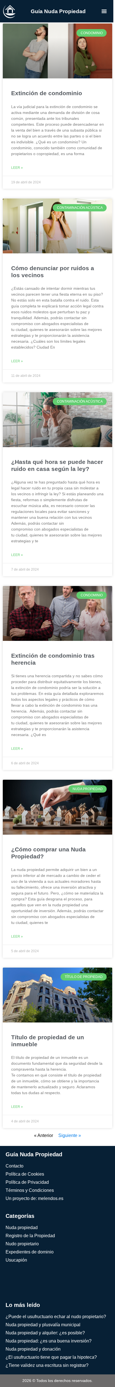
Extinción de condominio (46, 93)
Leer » (17, 168)
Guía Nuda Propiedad (58, 11)
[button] (104, 11)
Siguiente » (69, 1135)
